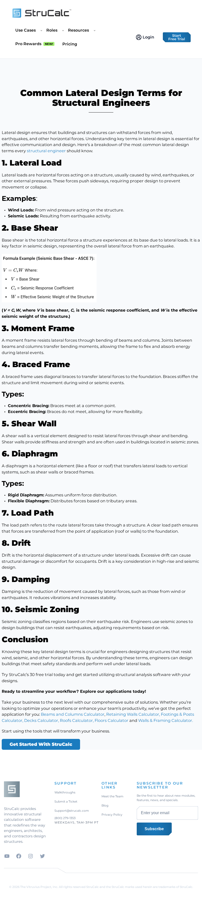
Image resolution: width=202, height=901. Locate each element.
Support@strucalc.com (71, 810)
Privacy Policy (111, 814)
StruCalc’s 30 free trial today (37, 674)
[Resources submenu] (95, 30)
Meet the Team (112, 796)
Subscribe (154, 829)
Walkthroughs (64, 792)
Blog (104, 805)
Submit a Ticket (65, 801)
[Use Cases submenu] (41, 30)
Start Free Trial (176, 37)
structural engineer (46, 150)
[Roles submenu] (63, 30)
